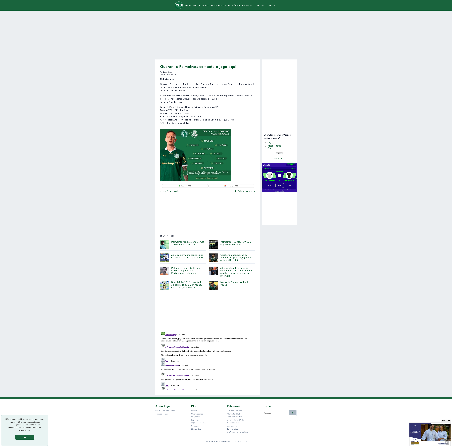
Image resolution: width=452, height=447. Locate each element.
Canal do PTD (186, 186)
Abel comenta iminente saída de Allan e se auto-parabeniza (187, 256)
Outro (270, 148)
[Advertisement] (226, 33)
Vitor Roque (274, 145)
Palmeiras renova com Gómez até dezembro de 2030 (187, 243)
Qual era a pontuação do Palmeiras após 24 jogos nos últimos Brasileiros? (236, 257)
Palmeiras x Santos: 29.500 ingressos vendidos (235, 243)
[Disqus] (207, 360)
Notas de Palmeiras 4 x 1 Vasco (234, 283)
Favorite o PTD (232, 186)
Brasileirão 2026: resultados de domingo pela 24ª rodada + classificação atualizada (188, 285)
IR (292, 413)
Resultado (279, 158)
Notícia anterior (172, 191)
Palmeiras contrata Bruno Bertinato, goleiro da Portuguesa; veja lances (185, 270)
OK (25, 437)
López (270, 143)
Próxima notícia (244, 191)
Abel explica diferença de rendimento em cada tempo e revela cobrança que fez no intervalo (236, 271)
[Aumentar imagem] (227, 132)
